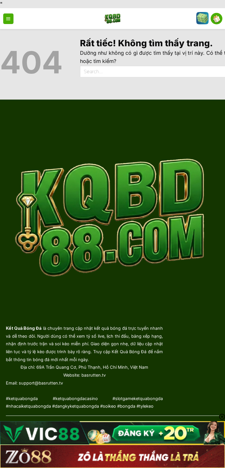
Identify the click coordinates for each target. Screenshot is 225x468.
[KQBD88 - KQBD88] (113, 19)
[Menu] (8, 18)
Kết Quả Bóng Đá (24, 328)
